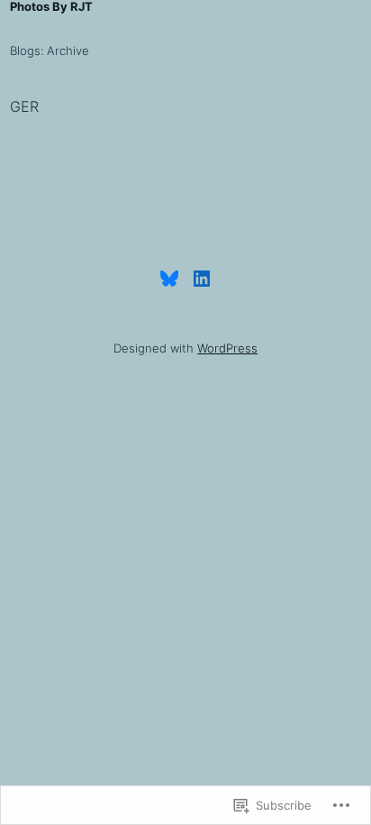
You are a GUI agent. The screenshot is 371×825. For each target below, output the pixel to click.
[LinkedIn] (202, 278)
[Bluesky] (169, 278)
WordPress (227, 348)
